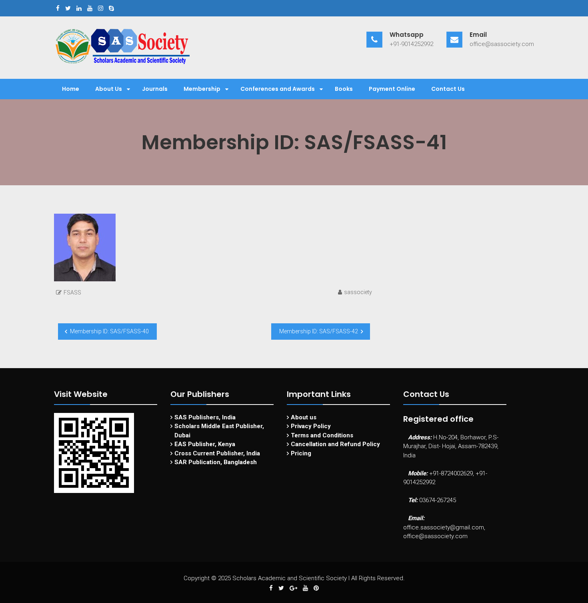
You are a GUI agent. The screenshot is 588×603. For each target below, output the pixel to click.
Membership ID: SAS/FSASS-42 (318, 331)
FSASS (72, 292)
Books (344, 89)
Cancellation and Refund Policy (335, 444)
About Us (108, 89)
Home (70, 89)
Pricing (301, 453)
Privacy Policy (311, 426)
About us (303, 417)
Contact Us (448, 89)
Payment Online (392, 89)
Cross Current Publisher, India (217, 453)
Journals (155, 89)
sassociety (358, 292)
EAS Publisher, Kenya (204, 444)
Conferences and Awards (277, 89)
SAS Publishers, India (205, 417)
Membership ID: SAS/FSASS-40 (109, 331)
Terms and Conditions (322, 435)
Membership (202, 89)
